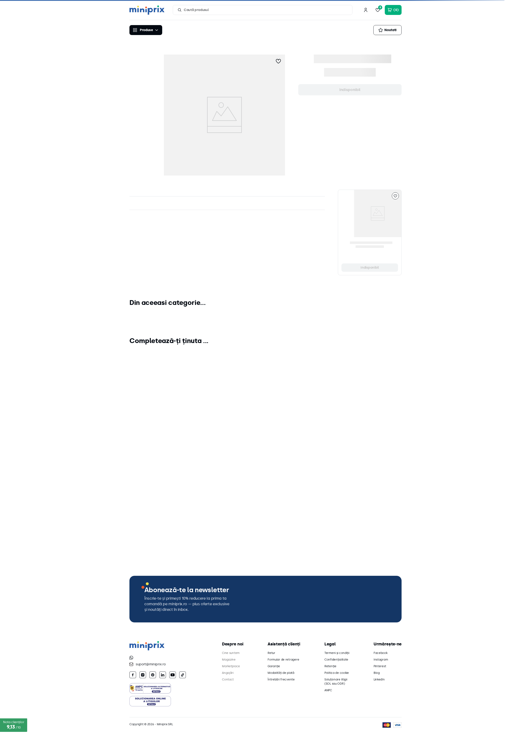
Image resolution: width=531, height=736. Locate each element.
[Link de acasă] (130, 45)
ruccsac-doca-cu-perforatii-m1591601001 (167, 45)
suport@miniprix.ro (151, 664)
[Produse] (145, 30)
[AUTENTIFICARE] (366, 10)
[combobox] (262, 10)
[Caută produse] (179, 10)
